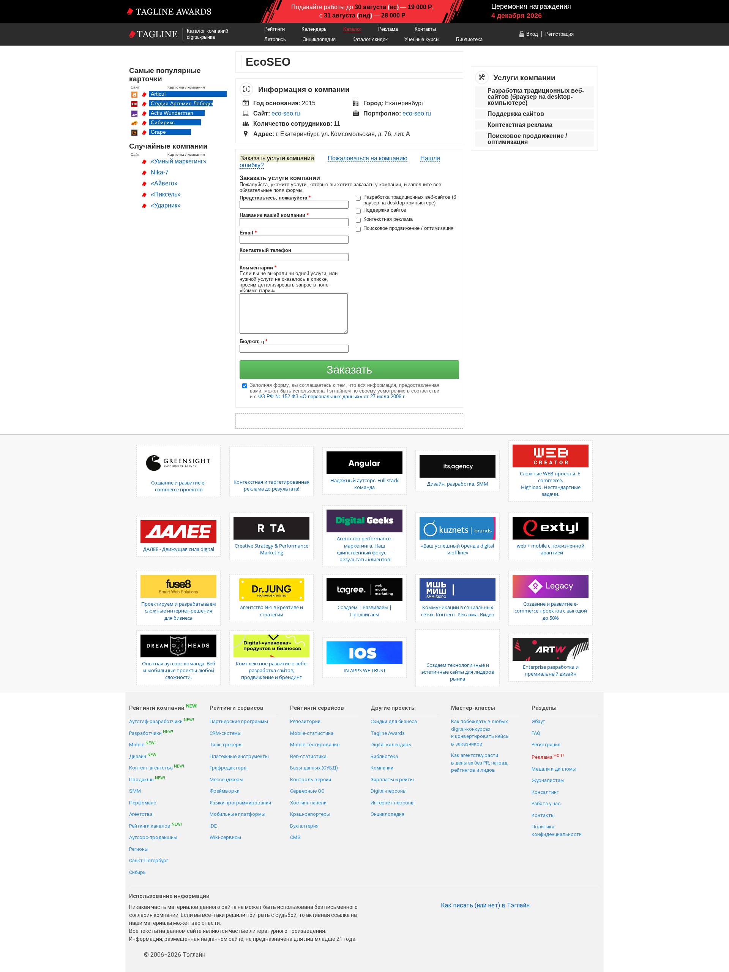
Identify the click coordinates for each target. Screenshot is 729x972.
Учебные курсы (421, 39)
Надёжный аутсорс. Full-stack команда (364, 484)
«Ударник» (166, 205)
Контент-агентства (156, 767)
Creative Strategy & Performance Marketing (271, 549)
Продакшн (147, 779)
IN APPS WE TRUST (365, 670)
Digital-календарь (391, 744)
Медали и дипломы (554, 769)
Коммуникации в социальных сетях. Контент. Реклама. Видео (457, 610)
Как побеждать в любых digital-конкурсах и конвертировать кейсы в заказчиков (480, 733)
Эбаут (538, 721)
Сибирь (137, 872)
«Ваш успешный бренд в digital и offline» (457, 549)
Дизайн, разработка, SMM (457, 483)
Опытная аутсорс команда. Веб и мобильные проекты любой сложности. (178, 670)
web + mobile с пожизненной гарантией (550, 549)
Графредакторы (229, 768)
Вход (532, 34)
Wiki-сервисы (225, 837)
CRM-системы (225, 733)
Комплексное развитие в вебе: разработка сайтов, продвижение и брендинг (272, 670)
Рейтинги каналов (155, 825)
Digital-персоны (389, 791)
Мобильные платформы (237, 814)
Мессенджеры (226, 779)
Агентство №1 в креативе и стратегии (271, 610)
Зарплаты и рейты (392, 779)
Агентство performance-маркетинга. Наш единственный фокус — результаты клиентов (364, 549)
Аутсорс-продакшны (153, 837)
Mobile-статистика (311, 733)
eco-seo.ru (285, 113)
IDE (213, 826)
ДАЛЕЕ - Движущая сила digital (178, 549)
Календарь (314, 29)
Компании (382, 768)
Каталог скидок (370, 39)
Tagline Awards (388, 733)
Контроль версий (310, 779)
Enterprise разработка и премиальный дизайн (551, 670)
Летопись (275, 39)
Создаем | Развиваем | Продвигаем (365, 610)
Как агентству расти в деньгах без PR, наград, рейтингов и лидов (479, 762)
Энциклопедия (319, 39)
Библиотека (469, 39)
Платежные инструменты (239, 756)
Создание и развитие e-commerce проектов (178, 486)
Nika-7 (160, 172)
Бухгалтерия (304, 826)
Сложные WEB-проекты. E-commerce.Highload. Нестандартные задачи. (551, 484)
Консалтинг (545, 792)
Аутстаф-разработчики (161, 721)
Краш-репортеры (310, 814)
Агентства (141, 814)
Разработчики (151, 733)
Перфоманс (142, 803)
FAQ (536, 733)
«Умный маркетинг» (179, 161)
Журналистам (548, 780)
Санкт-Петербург (148, 860)
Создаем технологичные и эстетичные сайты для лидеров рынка (457, 672)
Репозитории (305, 721)
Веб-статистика (308, 756)
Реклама (388, 29)
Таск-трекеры (226, 744)
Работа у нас (546, 803)
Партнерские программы (239, 721)
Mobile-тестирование (314, 744)
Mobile (142, 744)
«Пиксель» (166, 194)
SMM (135, 791)
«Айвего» (164, 183)
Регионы (138, 849)
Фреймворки (225, 791)
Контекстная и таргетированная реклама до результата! (271, 485)
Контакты (425, 29)
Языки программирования (240, 803)
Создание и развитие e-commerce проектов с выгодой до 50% (550, 610)
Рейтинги (274, 29)
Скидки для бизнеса (394, 721)
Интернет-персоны (393, 803)
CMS (295, 837)
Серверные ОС (307, 791)
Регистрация (559, 34)
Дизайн (143, 756)
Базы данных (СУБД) (314, 768)
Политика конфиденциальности (557, 830)
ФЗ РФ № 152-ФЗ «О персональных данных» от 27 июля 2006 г (331, 396)
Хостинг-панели (308, 803)
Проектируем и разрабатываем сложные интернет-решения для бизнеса (178, 610)
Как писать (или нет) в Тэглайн (485, 905)
